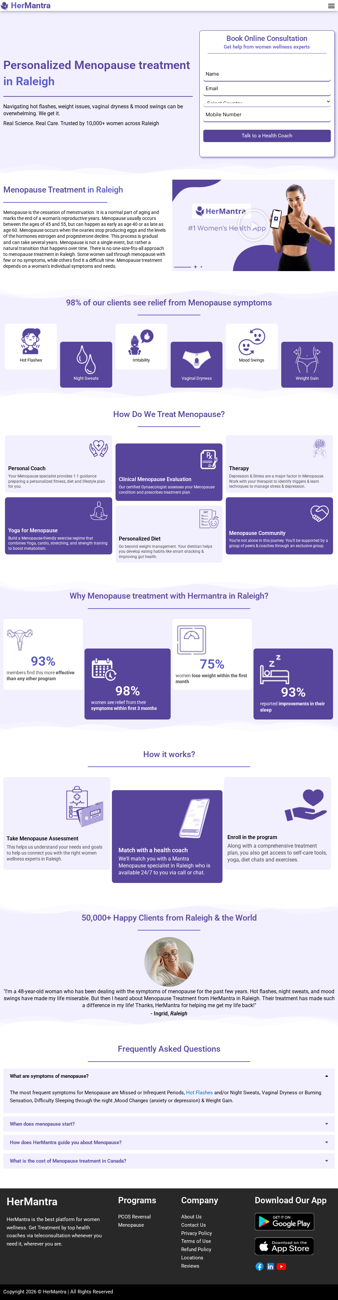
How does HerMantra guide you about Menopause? (65, 1142)
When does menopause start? (42, 1124)
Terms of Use (196, 1241)
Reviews (190, 1266)
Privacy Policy (196, 1233)
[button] (331, 5)
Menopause (131, 1225)
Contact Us (193, 1225)
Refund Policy (196, 1249)
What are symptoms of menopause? (49, 1076)
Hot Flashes (199, 1093)
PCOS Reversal (134, 1217)
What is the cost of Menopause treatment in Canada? (68, 1161)
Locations (192, 1258)
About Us (191, 1217)
